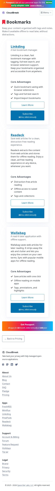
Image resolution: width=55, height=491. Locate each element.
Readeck (17, 135)
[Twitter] (16, 364)
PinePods (7, 417)
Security (6, 471)
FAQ (4, 387)
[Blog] (3, 364)
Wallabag (18, 233)
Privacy (5, 467)
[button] (27, 326)
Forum (5, 440)
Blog (4, 380)
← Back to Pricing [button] (13, 338)
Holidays (6, 448)
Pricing (5, 394)
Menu (46, 12)
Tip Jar (5, 451)
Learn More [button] (27, 105)
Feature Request (10, 444)
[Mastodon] (7, 364)
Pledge (5, 391)
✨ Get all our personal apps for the (27, 4)
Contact (6, 383)
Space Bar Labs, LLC (25, 485)
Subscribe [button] (27, 115)
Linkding (18, 46)
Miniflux (6, 410)
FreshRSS (6, 406)
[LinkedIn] (12, 364)
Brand (5, 463)
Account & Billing (10, 437)
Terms (5, 474)
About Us (6, 376)
